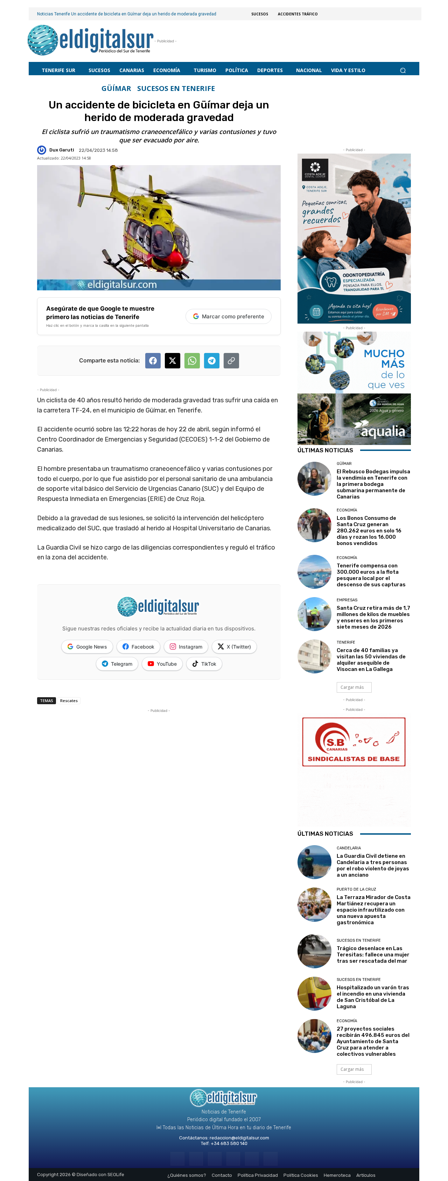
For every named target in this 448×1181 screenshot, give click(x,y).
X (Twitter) (239, 647)
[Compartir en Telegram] (211, 360)
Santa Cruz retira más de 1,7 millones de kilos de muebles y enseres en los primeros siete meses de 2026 (373, 617)
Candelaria (349, 848)
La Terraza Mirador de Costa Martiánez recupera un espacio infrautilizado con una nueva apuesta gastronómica (374, 910)
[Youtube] (270, 1159)
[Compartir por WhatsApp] (192, 360)
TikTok (208, 664)
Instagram (190, 647)
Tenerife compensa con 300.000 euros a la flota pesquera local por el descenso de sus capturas (371, 575)
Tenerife (346, 642)
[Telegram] (215, 1159)
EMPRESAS (347, 600)
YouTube (167, 664)
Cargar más (352, 687)
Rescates (69, 700)
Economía (347, 510)
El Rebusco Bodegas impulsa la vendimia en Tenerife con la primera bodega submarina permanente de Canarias (373, 484)
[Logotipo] (91, 41)
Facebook (143, 647)
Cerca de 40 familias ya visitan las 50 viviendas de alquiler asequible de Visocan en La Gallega (371, 659)
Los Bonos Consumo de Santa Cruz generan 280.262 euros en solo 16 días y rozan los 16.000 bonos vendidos (369, 530)
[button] (402, 70)
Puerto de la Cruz (356, 889)
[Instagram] (196, 1159)
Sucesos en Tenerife (176, 88)
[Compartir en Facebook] (153, 360)
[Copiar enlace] (231, 360)
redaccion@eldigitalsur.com (239, 1137)
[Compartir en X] (172, 360)
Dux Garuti (61, 150)
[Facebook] (177, 1159)
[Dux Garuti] (42, 150)
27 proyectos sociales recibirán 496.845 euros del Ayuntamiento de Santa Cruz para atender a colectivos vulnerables (373, 1041)
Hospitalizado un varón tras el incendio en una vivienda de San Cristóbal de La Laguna (373, 997)
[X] (252, 1159)
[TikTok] (233, 1159)
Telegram (121, 664)
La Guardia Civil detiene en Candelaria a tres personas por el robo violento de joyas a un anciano (373, 865)
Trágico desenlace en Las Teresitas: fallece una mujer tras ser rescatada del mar (373, 954)
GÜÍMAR (116, 88)
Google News (91, 647)
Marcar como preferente (233, 316)
